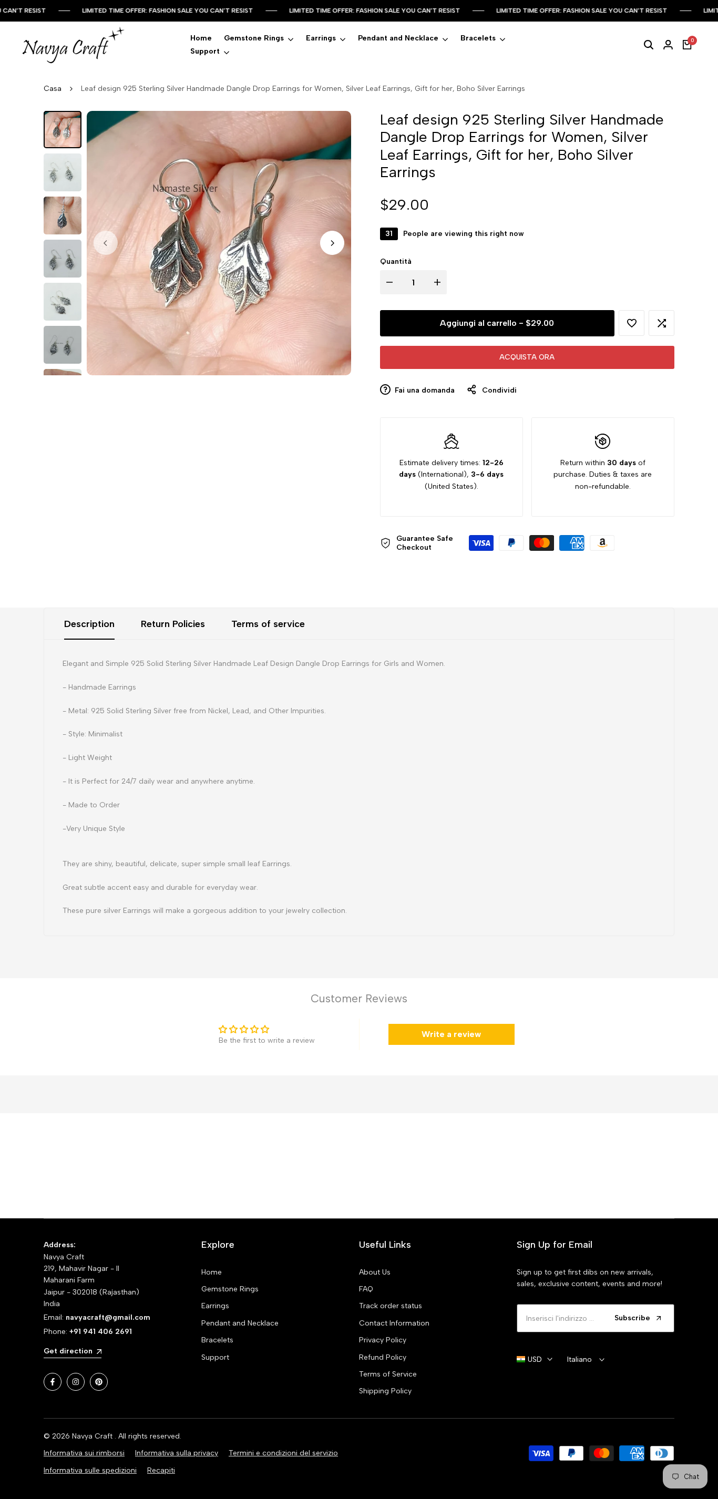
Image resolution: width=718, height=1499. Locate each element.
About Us (375, 1272)
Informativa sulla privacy (176, 1453)
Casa (52, 88)
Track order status (390, 1305)
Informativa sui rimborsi (84, 1453)
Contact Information (394, 1323)
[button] (631, 323)
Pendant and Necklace (240, 1323)
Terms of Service (388, 1374)
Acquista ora (527, 357)
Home (211, 1272)
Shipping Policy (385, 1391)
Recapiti (161, 1470)
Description (89, 624)
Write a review (451, 1034)
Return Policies (173, 624)
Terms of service (268, 624)
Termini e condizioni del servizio (283, 1453)
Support (215, 1357)
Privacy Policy (382, 1340)
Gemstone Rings (230, 1289)
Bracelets (217, 1340)
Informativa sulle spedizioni (90, 1470)
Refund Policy (382, 1357)
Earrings (215, 1305)
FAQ (366, 1289)
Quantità (396, 261)
